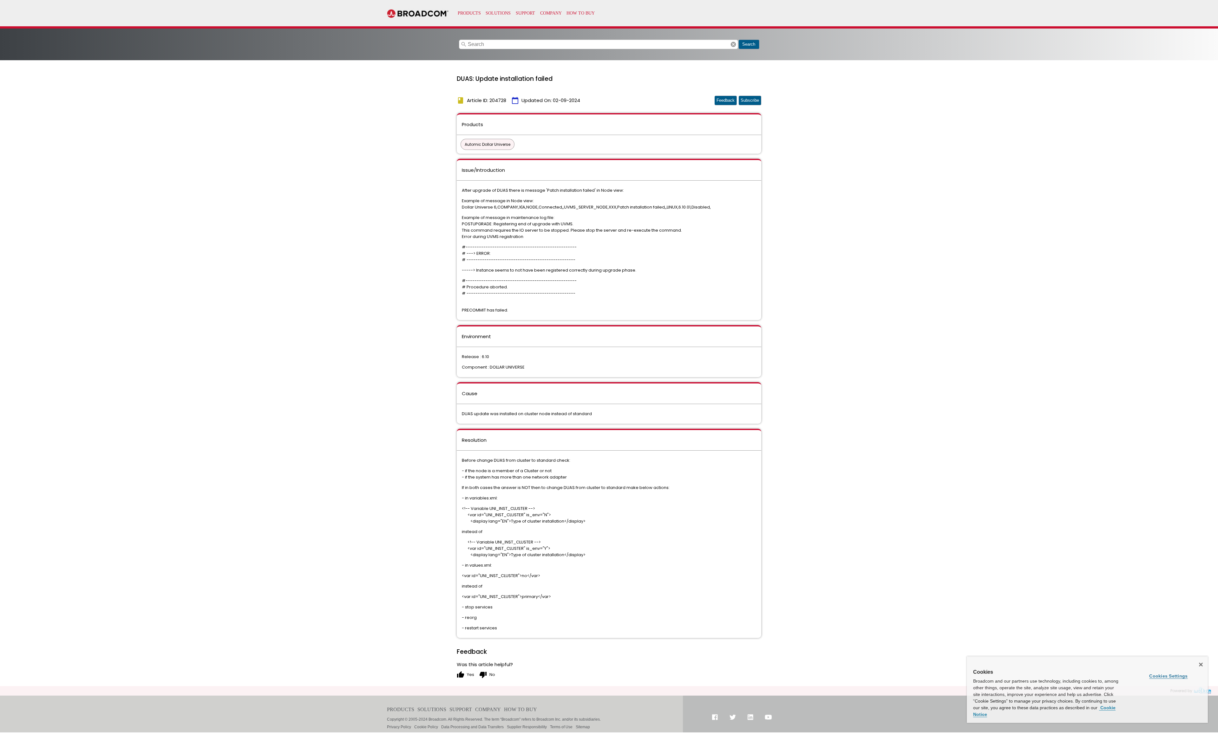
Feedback (726, 100)
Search (748, 44)
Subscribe (750, 100)
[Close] (1201, 664)
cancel (733, 44)
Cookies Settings (1168, 675)
